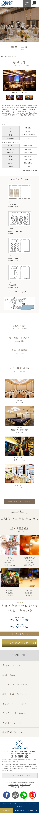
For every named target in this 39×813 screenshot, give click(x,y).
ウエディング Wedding (14, 713)
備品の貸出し (19, 326)
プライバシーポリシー (19, 787)
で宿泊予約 (19, 643)
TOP (2, 56)
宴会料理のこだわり (19, 339)
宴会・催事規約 (19, 351)
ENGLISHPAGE (27, 3)
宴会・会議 (8, 56)
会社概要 (21, 782)
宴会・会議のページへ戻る (19, 501)
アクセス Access (11, 723)
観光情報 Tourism (12, 732)
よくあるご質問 (11, 782)
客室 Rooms (8, 675)
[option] (19, 82)
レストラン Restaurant (14, 684)
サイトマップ (25, 785)
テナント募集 (14, 785)
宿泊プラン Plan (11, 665)
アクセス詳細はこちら (19, 775)
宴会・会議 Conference (14, 694)
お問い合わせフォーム (19, 634)
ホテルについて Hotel (14, 703)
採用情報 (29, 782)
